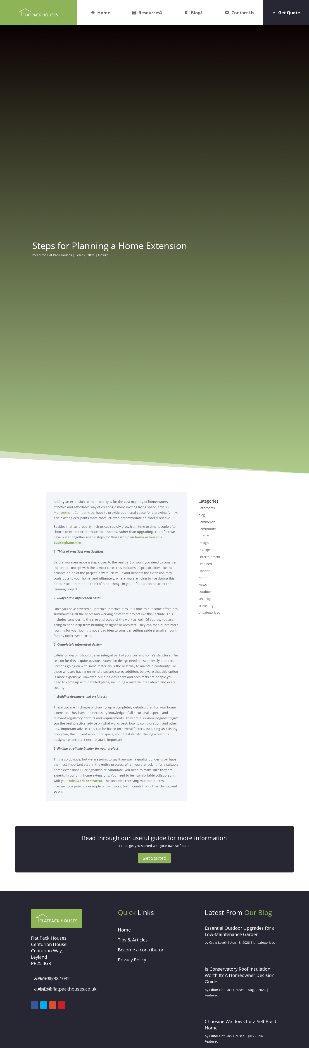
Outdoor (204, 591)
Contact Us (242, 13)
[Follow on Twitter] (43, 1005)
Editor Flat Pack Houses (54, 255)
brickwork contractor (85, 781)
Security (204, 598)
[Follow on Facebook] (34, 1005)
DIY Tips (204, 550)
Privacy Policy (132, 960)
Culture (204, 536)
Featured (205, 564)
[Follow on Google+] (52, 1005)
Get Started (154, 858)
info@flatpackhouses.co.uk (68, 989)
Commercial (207, 522)
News (202, 584)
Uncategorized (209, 612)
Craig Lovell (218, 942)
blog (201, 515)
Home (103, 13)
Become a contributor (141, 950)
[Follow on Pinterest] (61, 1005)
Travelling (205, 606)
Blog (195, 13)
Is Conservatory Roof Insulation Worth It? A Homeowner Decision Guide (239, 975)
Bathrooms (206, 508)
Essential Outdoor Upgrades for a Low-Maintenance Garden (240, 931)
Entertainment (209, 557)
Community (207, 529)
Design (103, 255)
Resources (149, 13)
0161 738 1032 (55, 978)
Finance (204, 571)
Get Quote (289, 13)
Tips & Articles (133, 940)
